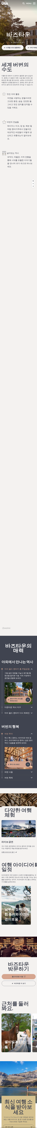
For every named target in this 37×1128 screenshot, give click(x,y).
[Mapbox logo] (6, 628)
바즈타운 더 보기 (20, 983)
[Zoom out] (33, 183)
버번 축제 (9, 777)
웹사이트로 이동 (17, 977)
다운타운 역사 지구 (13, 707)
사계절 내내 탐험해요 (13, 48)
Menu (28, 3)
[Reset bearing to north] (33, 186)
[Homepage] (5, 4)
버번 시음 (9, 772)
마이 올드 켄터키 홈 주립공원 (17, 669)
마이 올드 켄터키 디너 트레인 (17, 713)
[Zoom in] (33, 181)
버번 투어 (9, 733)
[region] (18, 404)
